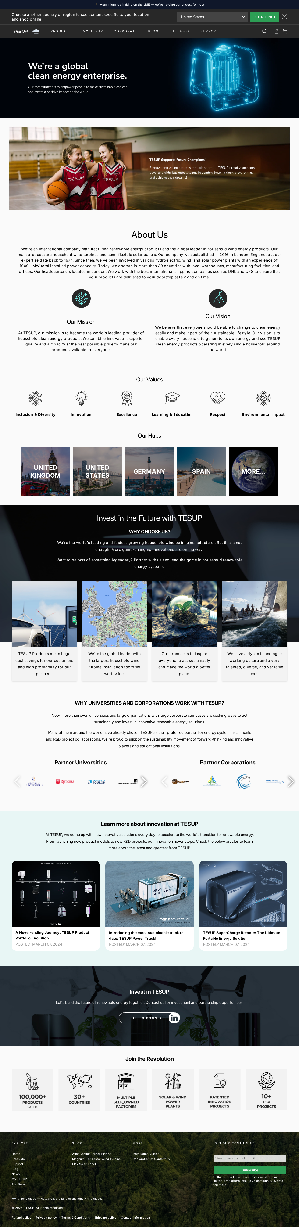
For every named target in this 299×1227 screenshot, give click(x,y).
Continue (266, 17)
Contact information (135, 1217)
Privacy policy (46, 1217)
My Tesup (93, 31)
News (16, 1174)
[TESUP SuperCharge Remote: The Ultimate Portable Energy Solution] (243, 894)
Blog (153, 31)
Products (61, 31)
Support (209, 31)
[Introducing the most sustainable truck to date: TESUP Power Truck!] (149, 894)
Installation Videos (146, 1153)
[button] (144, 782)
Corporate (125, 31)
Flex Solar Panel (84, 1164)
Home (16, 1153)
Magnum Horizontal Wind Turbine (96, 1159)
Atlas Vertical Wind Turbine (91, 1153)
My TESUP (19, 1179)
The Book (179, 31)
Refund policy (22, 1217)
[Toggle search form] (264, 31)
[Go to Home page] (26, 31)
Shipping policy (105, 1217)
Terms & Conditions (75, 1217)
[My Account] (277, 31)
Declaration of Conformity (152, 1159)
